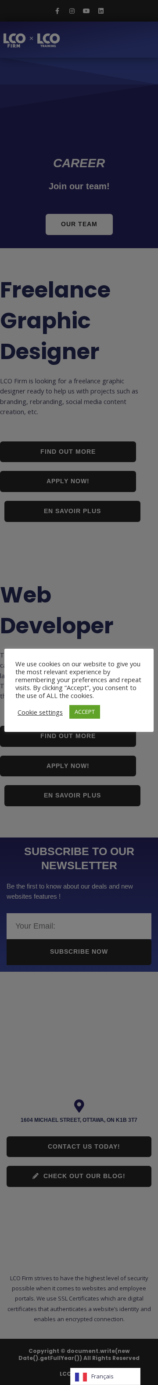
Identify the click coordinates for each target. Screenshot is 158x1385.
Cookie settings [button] (40, 712)
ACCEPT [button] (85, 712)
